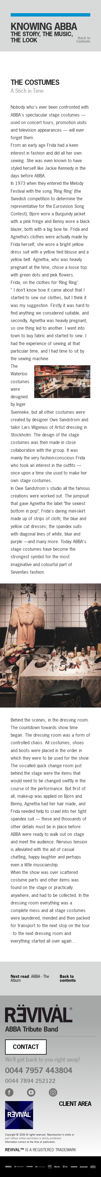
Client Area (75, 1104)
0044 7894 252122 (30, 1081)
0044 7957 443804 (38, 1070)
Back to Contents (83, 39)
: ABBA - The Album (30, 978)
